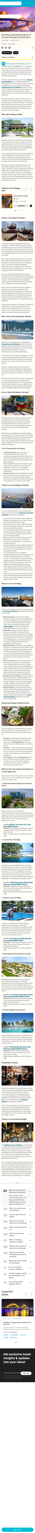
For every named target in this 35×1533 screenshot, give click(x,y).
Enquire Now (18, 1529)
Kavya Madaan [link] (13, 1332)
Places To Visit (7, 52)
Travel (15, 52)
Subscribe (26, 1373)
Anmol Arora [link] (11, 44)
